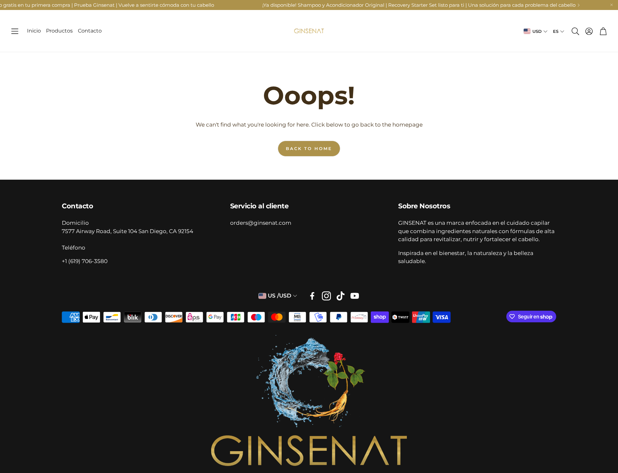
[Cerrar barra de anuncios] (611, 5)
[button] (14, 31)
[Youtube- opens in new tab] (354, 295)
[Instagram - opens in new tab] (326, 295)
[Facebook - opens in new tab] (312, 295)
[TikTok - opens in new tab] (340, 295)
